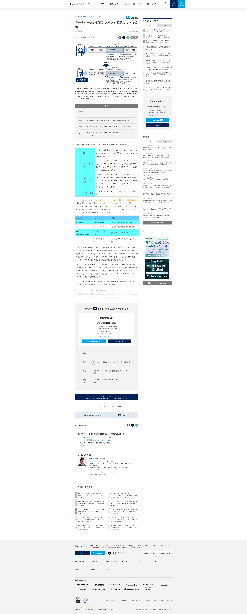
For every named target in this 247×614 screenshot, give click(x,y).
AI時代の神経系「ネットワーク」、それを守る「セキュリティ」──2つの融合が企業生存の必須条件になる (91, 527)
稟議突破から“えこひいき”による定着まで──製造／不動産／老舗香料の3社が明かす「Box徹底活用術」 (157, 163)
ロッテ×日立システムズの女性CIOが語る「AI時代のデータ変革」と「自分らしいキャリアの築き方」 (124, 527)
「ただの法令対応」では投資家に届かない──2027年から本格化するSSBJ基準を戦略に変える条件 (157, 171)
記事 (134, 4)
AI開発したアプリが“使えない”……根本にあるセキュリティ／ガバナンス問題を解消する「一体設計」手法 (157, 194)
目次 (106, 106)
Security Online (93, 4)
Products (91, 37)
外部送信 (169, 601)
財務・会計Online (115, 4)
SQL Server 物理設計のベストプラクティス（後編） (95, 437)
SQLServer (83, 37)
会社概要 (138, 601)
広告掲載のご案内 (164, 553)
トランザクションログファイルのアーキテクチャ (103, 132)
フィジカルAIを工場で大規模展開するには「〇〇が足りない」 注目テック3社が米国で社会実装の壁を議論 (157, 156)
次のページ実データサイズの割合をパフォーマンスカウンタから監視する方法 (106, 397)
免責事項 (131, 601)
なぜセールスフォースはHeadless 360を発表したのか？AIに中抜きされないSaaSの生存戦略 (124, 503)
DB (77, 37)
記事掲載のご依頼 (149, 553)
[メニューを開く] (65, 4)
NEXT (119, 406)
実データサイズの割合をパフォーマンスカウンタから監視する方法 (109, 120)
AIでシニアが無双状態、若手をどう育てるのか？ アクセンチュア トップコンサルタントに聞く (91, 495)
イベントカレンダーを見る (158, 283)
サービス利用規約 (147, 601)
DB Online (104, 4)
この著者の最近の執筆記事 (97, 475)
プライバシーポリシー (159, 601)
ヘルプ (106, 601)
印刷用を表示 (82, 425)
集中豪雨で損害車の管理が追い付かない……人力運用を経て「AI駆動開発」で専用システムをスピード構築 (124, 495)
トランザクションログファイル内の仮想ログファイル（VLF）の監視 (109, 126)
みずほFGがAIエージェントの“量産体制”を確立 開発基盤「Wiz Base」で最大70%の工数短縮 (91, 503)
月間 (164, 25)
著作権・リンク (114, 601)
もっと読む (81, 445)
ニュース (127, 4)
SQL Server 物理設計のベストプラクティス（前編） (95, 440)
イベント (141, 4)
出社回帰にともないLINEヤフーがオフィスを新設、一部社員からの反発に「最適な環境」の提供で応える (124, 519)
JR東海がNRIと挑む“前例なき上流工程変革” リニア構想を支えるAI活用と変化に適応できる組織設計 (125, 511)
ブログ (154, 4)
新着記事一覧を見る (157, 222)
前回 (78, 144)
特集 (148, 4)
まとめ (91, 135)
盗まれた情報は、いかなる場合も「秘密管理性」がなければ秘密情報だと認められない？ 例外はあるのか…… (157, 201)
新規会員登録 (94, 341)
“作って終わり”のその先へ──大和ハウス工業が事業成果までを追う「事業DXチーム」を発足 (91, 511)
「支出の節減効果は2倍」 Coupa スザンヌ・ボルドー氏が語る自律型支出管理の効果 (157, 216)
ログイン (120, 341)
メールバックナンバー (108, 337)
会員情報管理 (123, 601)
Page (81, 120)
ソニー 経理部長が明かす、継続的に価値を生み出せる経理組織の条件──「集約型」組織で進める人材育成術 (91, 519)
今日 (150, 25)
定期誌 (93, 569)
